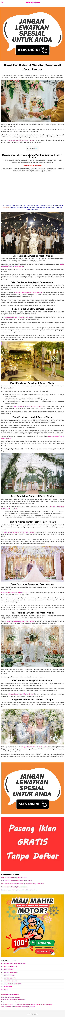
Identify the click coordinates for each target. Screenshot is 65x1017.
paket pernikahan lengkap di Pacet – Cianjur (28, 293)
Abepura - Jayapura (10, 978)
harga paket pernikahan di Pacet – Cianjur (34, 747)
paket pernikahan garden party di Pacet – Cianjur (19, 532)
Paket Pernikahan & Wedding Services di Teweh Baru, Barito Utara (19, 890)
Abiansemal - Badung (10, 981)
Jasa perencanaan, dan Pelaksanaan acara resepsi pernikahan (18, 1006)
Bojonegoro (8, 987)
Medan (6, 990)
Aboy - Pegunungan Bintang (12, 984)
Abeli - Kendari (8, 969)
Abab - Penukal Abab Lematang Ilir (14, 963)
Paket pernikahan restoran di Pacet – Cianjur (14, 592)
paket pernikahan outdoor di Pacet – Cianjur (20, 621)
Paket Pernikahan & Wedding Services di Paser (14, 877)
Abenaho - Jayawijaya (10, 972)
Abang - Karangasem (10, 966)
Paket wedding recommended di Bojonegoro (13, 999)
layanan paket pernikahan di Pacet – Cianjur (20, 140)
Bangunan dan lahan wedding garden (11, 1002)
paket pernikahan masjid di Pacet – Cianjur (21, 694)
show (36, 148)
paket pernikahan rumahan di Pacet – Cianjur (28, 406)
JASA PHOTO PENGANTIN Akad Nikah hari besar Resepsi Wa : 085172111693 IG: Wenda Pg (26, 1004)
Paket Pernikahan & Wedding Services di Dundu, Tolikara (16, 880)
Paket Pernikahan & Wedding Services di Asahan (14, 887)
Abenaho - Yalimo (9, 975)
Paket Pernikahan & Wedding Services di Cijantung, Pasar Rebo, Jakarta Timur (22, 884)
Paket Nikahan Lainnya (10, 995)
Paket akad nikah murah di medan (10, 997)
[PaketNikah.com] (32, 2)
